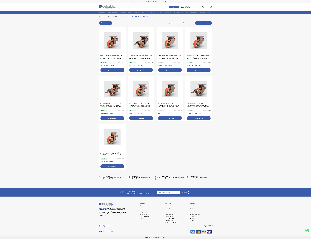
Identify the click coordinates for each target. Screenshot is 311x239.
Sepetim (192, 216)
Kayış (208, 12)
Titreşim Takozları (139, 12)
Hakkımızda (167, 205)
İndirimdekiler (193, 212)
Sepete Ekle (113, 70)
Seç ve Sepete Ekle (175, 23)
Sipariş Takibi (193, 207)
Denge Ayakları (151, 12)
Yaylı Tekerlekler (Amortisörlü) (120, 16)
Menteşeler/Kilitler (178, 12)
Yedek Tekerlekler (113, 12)
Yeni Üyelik (192, 218)
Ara (175, 7)
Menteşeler (142, 218)
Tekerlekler (102, 12)
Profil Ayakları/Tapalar (145, 216)
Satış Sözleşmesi (169, 216)
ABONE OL (184, 192)
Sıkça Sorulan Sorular (195, 214)
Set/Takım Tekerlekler (192, 12)
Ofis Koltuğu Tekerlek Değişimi (172, 222)
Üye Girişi (192, 220)
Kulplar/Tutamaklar (144, 207)
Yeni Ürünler (192, 210)
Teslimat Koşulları (169, 212)
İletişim (166, 210)
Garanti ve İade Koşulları (170, 218)
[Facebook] (99, 225)
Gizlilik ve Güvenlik (169, 220)
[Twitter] (108, 225)
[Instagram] (104, 225)
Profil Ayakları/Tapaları (164, 12)
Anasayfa (101, 16)
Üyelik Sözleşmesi (169, 214)
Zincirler (202, 12)
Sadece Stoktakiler (189, 23)
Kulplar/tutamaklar (126, 12)
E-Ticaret (150, 237)
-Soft (146, 237)
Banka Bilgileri (168, 207)
